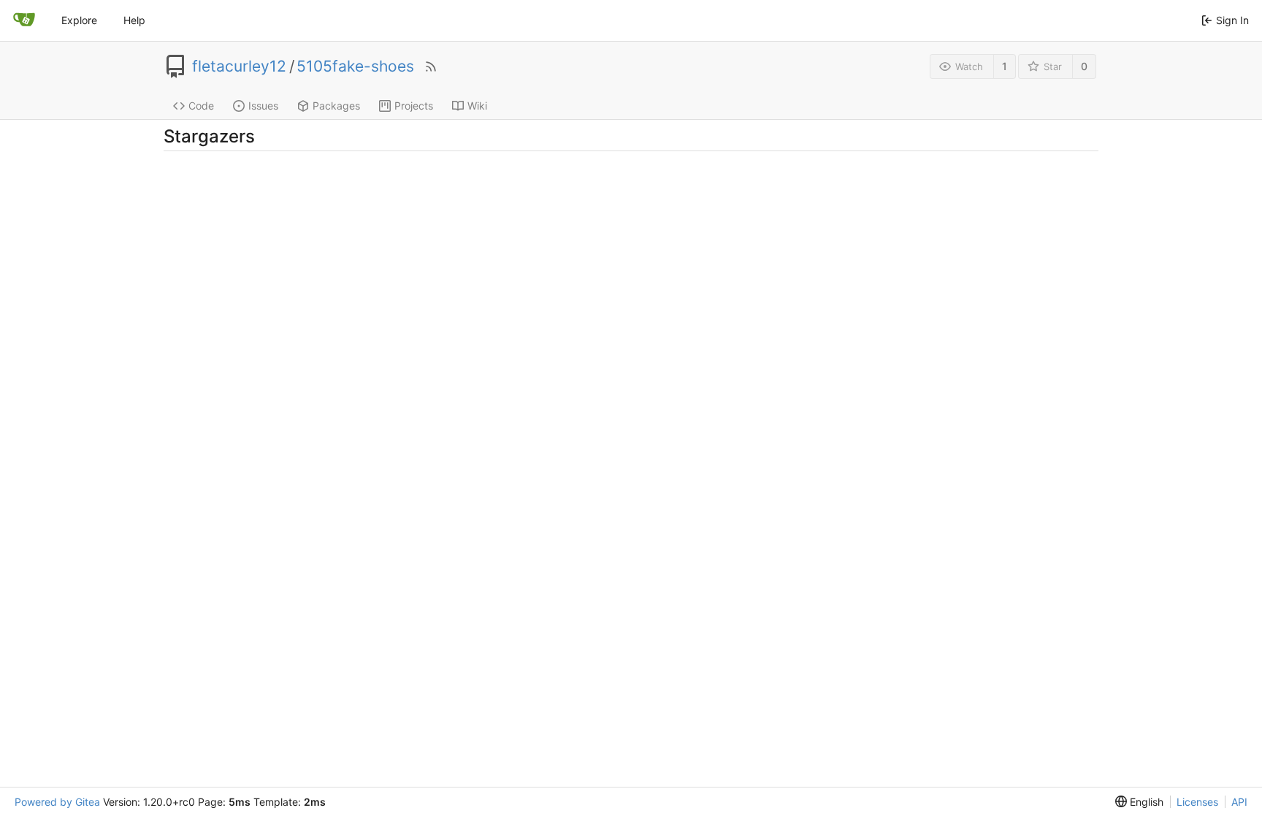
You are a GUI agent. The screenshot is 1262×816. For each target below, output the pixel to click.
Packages (336, 105)
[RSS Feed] (430, 66)
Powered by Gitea (57, 802)
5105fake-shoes (355, 66)
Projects (413, 105)
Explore (79, 20)
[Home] (24, 20)
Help (134, 20)
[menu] (1139, 802)
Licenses (1197, 802)
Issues (263, 105)
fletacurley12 (239, 66)
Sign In (1232, 20)
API (1239, 802)
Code (201, 105)
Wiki (477, 105)
